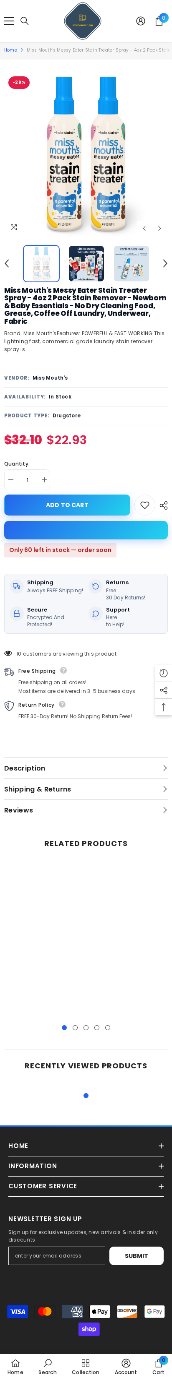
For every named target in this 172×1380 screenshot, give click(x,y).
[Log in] (140, 21)
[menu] (9, 21)
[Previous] (144, 228)
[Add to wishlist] (144, 505)
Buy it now (86, 530)
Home (10, 50)
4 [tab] (96, 1027)
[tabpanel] (44, 938)
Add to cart (67, 505)
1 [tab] (64, 1027)
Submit (137, 1256)
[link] (47, 1367)
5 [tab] (107, 1027)
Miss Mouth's (50, 377)
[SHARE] (161, 505)
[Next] (159, 228)
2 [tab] (75, 1027)
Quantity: (17, 463)
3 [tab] (86, 1027)
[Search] (25, 21)
